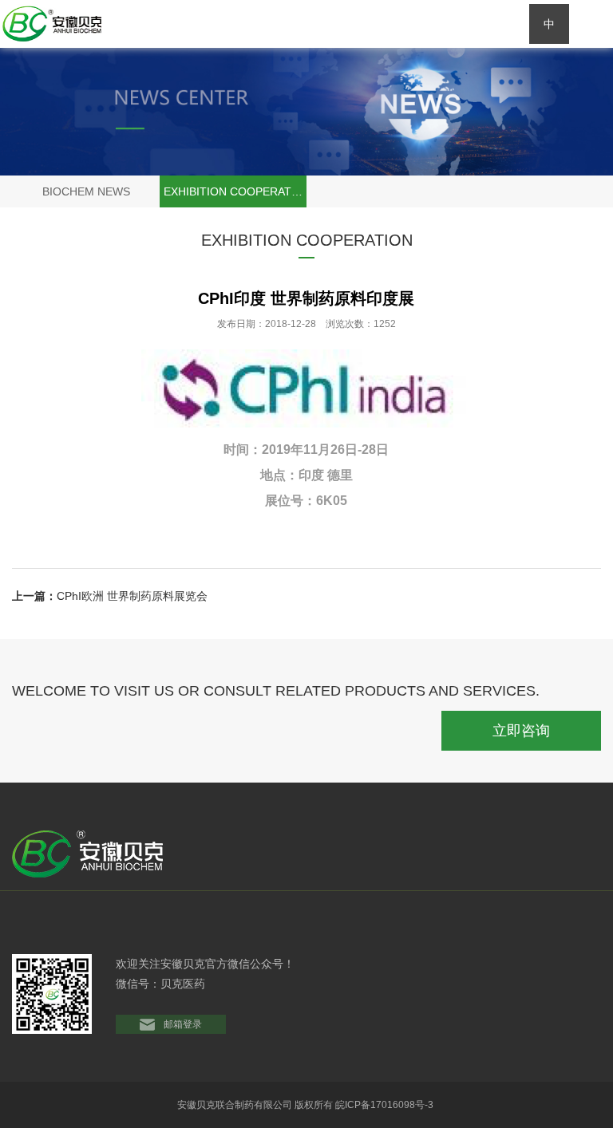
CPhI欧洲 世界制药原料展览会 (132, 596)
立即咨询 (521, 731)
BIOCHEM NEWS (86, 191)
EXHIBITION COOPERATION (235, 191)
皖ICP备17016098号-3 (385, 1104)
